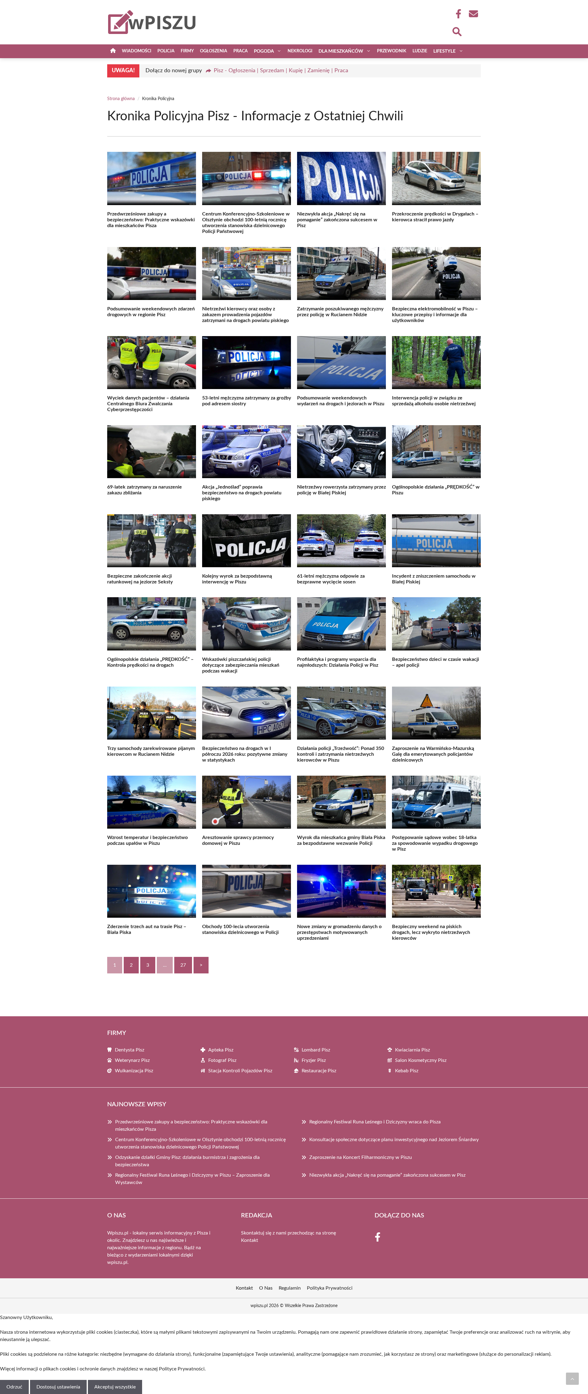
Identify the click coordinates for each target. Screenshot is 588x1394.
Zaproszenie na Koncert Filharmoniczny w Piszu (360, 1157)
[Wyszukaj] (456, 31)
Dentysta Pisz (129, 1049)
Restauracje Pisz (319, 1070)
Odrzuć (14, 1387)
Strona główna (121, 99)
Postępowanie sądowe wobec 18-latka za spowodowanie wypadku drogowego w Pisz (435, 843)
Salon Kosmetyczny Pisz (421, 1060)
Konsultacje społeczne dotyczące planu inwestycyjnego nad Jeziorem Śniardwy (394, 1139)
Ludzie (420, 51)
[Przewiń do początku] (572, 1379)
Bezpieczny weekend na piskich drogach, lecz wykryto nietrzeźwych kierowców (431, 932)
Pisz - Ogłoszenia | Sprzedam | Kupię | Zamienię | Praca (281, 70)
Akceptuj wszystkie (115, 1387)
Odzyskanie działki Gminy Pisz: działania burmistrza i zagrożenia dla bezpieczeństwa (187, 1161)
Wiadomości (136, 51)
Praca (240, 51)
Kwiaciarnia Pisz (412, 1049)
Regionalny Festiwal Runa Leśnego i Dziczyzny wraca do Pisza (375, 1121)
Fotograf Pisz (222, 1060)
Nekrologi (300, 51)
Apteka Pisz (220, 1049)
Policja (166, 51)
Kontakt (249, 1240)
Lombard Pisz (316, 1049)
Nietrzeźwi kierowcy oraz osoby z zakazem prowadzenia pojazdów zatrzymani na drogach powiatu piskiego (245, 314)
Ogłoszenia (213, 51)
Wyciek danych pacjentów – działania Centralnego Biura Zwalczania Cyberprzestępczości (148, 403)
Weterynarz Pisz (132, 1060)
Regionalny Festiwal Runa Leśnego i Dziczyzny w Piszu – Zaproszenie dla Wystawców (192, 1179)
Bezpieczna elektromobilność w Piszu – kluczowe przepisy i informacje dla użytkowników (435, 314)
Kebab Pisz (406, 1070)
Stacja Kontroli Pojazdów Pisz (240, 1070)
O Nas (266, 1288)
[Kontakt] (473, 13)
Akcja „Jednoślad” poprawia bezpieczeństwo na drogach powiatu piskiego (241, 493)
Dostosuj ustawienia (58, 1387)
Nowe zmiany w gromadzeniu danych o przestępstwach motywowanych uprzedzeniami (339, 932)
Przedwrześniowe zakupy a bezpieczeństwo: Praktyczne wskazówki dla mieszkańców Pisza (151, 220)
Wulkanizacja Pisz (134, 1070)
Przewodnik (391, 51)
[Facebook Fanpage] (456, 13)
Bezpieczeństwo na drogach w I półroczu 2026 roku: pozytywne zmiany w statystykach (244, 754)
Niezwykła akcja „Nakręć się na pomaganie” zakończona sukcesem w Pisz (337, 220)
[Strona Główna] (113, 51)
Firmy (187, 51)
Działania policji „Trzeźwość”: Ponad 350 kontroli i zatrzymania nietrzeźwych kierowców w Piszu (340, 754)
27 (183, 965)
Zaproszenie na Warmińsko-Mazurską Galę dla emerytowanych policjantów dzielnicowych (433, 754)
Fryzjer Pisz (314, 1060)
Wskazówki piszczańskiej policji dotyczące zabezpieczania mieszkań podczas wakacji (240, 665)
